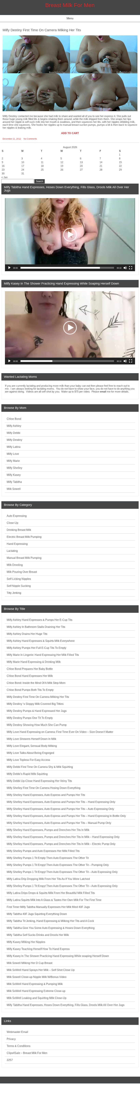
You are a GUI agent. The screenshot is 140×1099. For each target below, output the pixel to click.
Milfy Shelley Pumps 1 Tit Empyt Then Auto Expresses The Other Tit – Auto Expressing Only (62, 871)
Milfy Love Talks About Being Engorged (30, 752)
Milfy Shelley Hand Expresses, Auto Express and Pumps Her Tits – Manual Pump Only (59, 822)
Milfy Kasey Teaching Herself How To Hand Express (38, 949)
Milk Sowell (14, 488)
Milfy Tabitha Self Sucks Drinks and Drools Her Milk (38, 935)
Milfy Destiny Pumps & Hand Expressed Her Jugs (37, 710)
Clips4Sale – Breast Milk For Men (27, 1053)
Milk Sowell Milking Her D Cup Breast (29, 963)
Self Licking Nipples (19, 578)
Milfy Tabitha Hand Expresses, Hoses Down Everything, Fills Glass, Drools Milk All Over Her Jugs (65, 1005)
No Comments (30, 139)
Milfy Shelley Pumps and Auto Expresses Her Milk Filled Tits (43, 850)
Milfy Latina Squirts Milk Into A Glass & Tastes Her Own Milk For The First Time (54, 899)
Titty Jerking (14, 592)
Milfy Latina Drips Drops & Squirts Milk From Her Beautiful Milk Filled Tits (51, 892)
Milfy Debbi (13, 432)
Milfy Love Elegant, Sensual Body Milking (32, 745)
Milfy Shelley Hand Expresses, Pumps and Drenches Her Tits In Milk (48, 829)
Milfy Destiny (14, 439)
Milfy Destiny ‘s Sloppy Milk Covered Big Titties (35, 703)
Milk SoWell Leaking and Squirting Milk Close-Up (36, 998)
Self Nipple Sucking (19, 585)
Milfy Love (13, 453)
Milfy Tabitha (14, 481)
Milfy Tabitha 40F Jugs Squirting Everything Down (37, 914)
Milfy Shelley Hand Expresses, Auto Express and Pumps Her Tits (46, 794)
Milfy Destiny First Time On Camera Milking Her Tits (42, 30)
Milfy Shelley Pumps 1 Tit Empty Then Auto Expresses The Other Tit (48, 857)
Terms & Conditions (18, 1046)
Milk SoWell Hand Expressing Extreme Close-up (36, 991)
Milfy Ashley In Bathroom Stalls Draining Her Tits (36, 626)
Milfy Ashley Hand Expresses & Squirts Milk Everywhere (41, 640)
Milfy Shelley (14, 467)
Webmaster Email (17, 1032)
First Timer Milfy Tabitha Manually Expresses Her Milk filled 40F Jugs (48, 907)
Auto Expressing (17, 515)
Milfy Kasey (14, 474)
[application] (70, 234)
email (103, 391)
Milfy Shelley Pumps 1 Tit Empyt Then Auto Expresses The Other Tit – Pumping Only (58, 864)
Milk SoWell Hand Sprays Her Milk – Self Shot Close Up (41, 970)
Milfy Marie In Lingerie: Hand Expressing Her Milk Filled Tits (43, 654)
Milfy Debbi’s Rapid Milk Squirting (27, 773)
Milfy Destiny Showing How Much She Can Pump (37, 724)
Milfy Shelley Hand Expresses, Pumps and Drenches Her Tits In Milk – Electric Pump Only (61, 843)
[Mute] (125, 267)
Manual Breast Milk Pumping (24, 557)
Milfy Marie (13, 460)
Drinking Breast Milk (19, 529)
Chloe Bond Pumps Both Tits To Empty (30, 689)
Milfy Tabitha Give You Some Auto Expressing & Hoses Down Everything (51, 928)
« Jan (4, 177)
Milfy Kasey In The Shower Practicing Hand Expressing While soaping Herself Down (58, 956)
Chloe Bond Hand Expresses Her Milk (30, 675)
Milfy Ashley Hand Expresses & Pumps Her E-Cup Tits (39, 619)
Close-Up (12, 522)
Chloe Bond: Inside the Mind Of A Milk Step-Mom (36, 682)
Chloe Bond (14, 418)
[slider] (67, 268)
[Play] (9, 267)
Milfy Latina (13, 446)
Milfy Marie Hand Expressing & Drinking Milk (34, 661)
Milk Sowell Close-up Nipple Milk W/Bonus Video (36, 977)
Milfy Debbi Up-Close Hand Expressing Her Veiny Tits (39, 780)
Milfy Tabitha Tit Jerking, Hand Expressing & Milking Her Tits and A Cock (50, 921)
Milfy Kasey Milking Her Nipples (26, 942)
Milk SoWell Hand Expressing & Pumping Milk (35, 984)
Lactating (12, 550)
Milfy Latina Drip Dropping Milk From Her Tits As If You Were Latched (48, 878)
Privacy (11, 1039)
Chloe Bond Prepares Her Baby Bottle (30, 668)
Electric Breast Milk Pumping (24, 536)
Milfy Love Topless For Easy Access (28, 759)
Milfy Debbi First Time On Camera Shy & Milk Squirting (40, 766)
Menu (70, 18)
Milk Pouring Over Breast (22, 571)
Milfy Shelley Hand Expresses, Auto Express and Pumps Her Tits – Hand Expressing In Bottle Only (66, 815)
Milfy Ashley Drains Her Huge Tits (27, 633)
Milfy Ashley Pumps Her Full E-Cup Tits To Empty (36, 647)
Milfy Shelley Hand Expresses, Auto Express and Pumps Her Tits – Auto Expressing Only (60, 808)
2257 (10, 1060)
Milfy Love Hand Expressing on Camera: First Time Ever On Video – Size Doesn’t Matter (60, 731)
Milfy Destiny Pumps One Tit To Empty (30, 717)
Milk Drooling (15, 564)
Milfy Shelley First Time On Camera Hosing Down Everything (43, 787)
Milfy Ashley (14, 425)
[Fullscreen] (130, 267)
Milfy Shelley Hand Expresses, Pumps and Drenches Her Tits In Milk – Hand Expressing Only (63, 836)
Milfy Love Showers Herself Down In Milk (31, 738)
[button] (70, 234)
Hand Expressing (17, 543)
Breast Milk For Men (70, 5)
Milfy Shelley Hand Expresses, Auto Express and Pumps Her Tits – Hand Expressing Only (61, 801)
